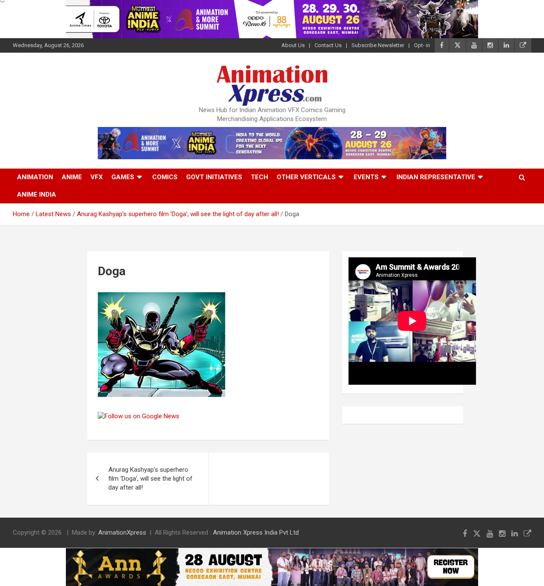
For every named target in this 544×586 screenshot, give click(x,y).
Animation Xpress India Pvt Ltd (256, 532)
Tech (259, 177)
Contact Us (328, 45)
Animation (35, 177)
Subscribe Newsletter (377, 45)
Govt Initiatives (214, 177)
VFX (97, 177)
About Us (293, 45)
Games (122, 177)
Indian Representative (436, 177)
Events (366, 177)
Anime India (36, 194)
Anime (72, 177)
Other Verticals (306, 177)
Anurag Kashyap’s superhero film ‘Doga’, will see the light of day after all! (150, 478)
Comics (165, 177)
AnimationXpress (122, 532)
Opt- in (422, 45)
